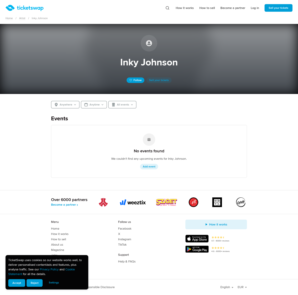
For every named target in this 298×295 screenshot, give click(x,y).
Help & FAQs (127, 261)
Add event (149, 166)
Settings (54, 282)
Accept (16, 283)
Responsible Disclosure (99, 287)
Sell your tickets (278, 8)
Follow (137, 80)
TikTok (122, 244)
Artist (22, 18)
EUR (241, 287)
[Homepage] (24, 8)
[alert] (47, 272)
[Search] (167, 8)
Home (9, 18)
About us (57, 244)
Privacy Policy (49, 269)
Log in (255, 8)
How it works (185, 8)
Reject (34, 283)
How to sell (207, 8)
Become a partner (232, 8)
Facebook (124, 228)
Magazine (57, 250)
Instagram (124, 239)
